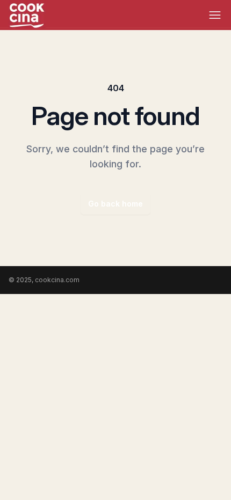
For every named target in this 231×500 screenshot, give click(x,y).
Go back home (115, 203)
